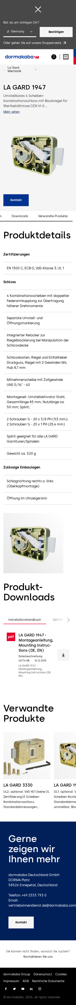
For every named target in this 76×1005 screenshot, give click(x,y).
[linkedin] (31, 988)
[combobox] (19, 32)
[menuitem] (22, 56)
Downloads (20, 216)
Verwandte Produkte (53, 216)
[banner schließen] (38, 9)
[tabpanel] (38, 655)
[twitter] (14, 988)
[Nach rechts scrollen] (64, 620)
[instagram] (39, 988)
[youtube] (22, 988)
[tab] (24, 620)
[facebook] (5, 988)
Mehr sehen (11, 112)
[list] (38, 771)
